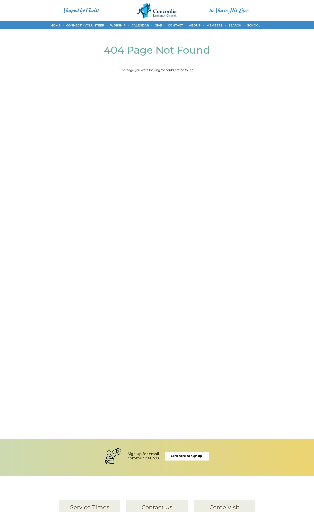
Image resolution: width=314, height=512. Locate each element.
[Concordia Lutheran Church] (157, 10)
